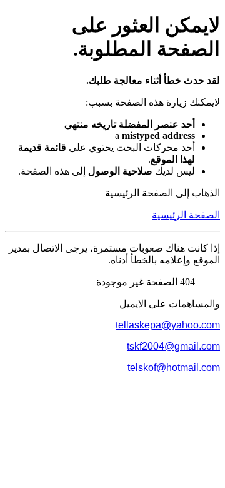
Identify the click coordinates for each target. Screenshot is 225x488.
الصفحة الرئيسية (186, 215)
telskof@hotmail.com (174, 367)
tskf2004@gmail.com (173, 346)
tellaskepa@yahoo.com (168, 325)
